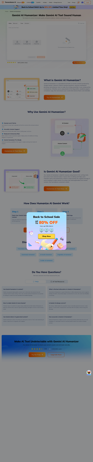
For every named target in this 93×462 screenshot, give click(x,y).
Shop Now (46, 236)
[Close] (65, 214)
